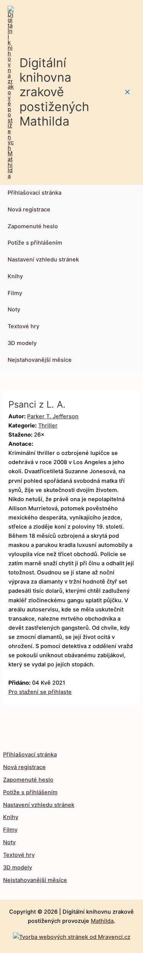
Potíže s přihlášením (35, 242)
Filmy (15, 293)
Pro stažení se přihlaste (40, 692)
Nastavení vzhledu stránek (43, 259)
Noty (14, 309)
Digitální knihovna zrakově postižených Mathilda (54, 92)
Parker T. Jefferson (53, 416)
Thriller (48, 425)
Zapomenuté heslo (33, 226)
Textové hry (23, 326)
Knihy (15, 276)
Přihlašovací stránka (34, 192)
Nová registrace (29, 209)
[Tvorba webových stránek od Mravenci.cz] (71, 935)
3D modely (22, 343)
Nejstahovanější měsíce (40, 359)
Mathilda (102, 921)
